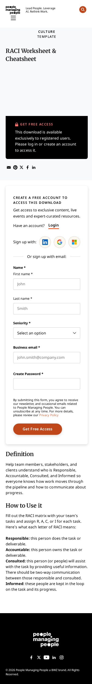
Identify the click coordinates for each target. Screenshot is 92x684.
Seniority (22, 323)
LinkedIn (45, 242)
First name (23, 274)
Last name (22, 298)
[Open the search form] (82, 10)
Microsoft (74, 242)
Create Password (28, 374)
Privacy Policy (49, 415)
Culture (46, 32)
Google (60, 242)
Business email (26, 347)
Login (53, 225)
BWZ (54, 670)
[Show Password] (78, 384)
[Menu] (13, 18)
